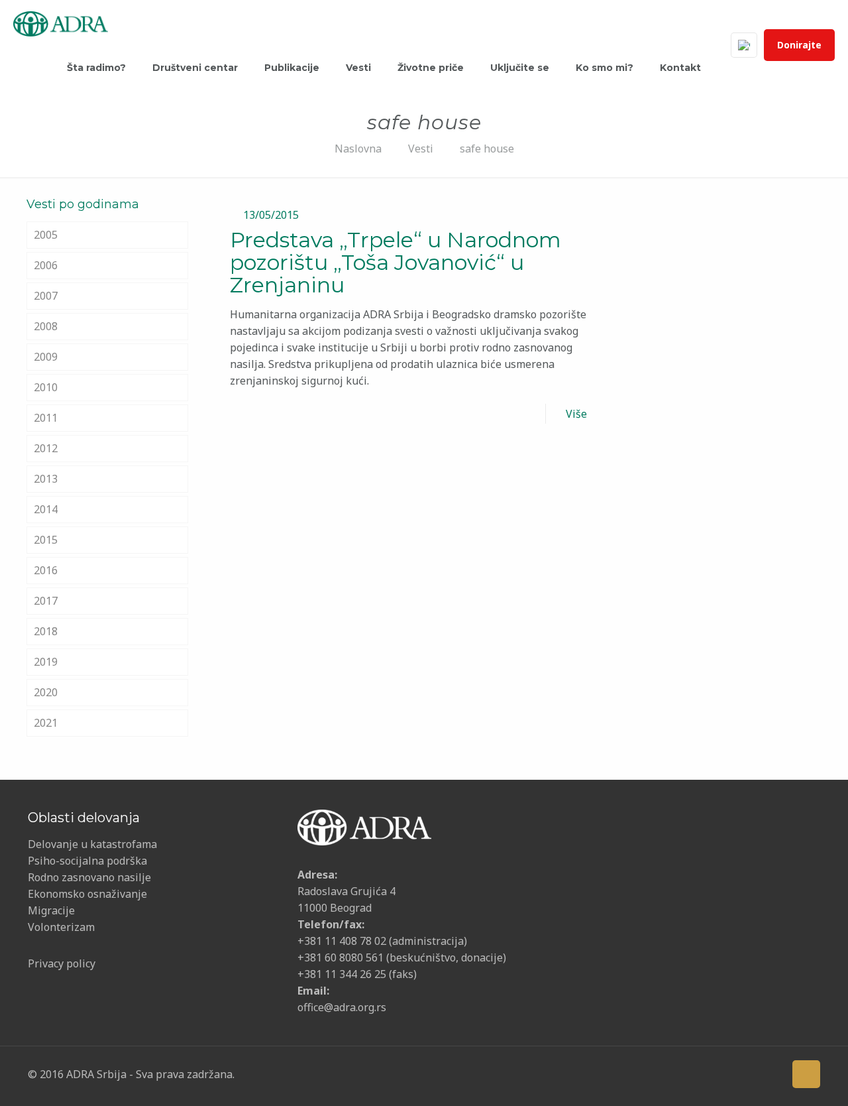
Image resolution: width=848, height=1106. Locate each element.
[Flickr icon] (729, 1073)
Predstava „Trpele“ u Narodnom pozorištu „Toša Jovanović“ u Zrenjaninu (395, 262)
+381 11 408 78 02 (343, 941)
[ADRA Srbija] (60, 22)
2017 (46, 600)
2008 (46, 326)
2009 (46, 356)
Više (576, 413)
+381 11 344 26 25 (341, 974)
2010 (46, 387)
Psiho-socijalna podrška (87, 860)
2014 (46, 509)
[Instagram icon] (750, 1073)
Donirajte (799, 44)
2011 (46, 417)
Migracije (51, 910)
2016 (46, 570)
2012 (46, 448)
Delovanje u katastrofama (92, 844)
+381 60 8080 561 (340, 957)
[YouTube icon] (709, 1073)
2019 (46, 661)
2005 (46, 234)
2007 (46, 295)
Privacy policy (61, 963)
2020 (46, 692)
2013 (46, 478)
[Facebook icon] (668, 1073)
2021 (46, 722)
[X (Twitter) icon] (688, 1073)
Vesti (420, 148)
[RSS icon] (771, 1073)
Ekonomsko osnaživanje (87, 894)
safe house (487, 148)
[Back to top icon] (806, 1074)
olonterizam (64, 927)
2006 (46, 265)
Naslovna (358, 148)
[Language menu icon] (744, 45)
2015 (46, 539)
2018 (46, 631)
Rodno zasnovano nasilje (89, 877)
